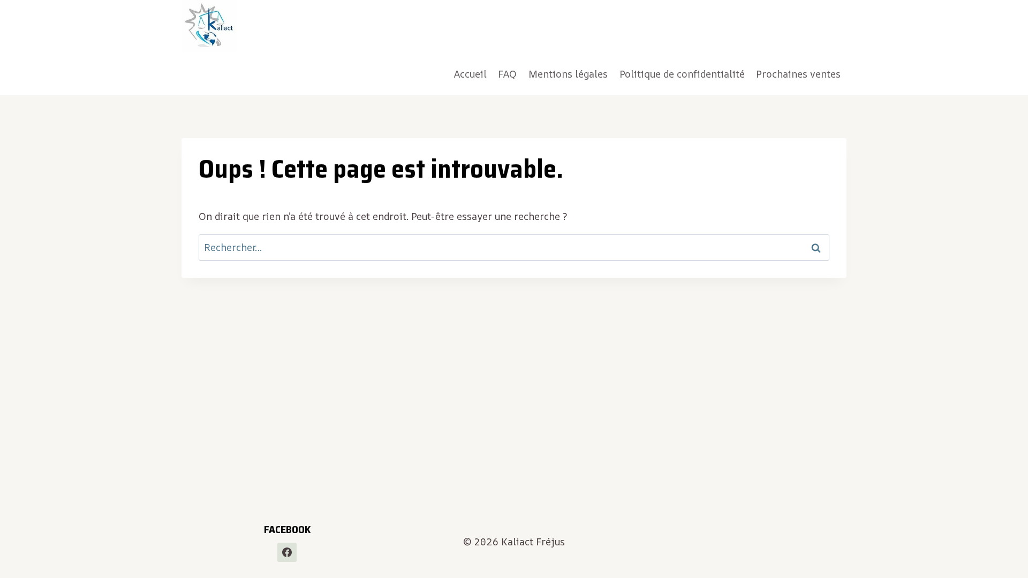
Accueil (470, 73)
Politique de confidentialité (682, 73)
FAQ (507, 73)
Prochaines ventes (798, 73)
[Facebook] (287, 552)
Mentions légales (568, 73)
